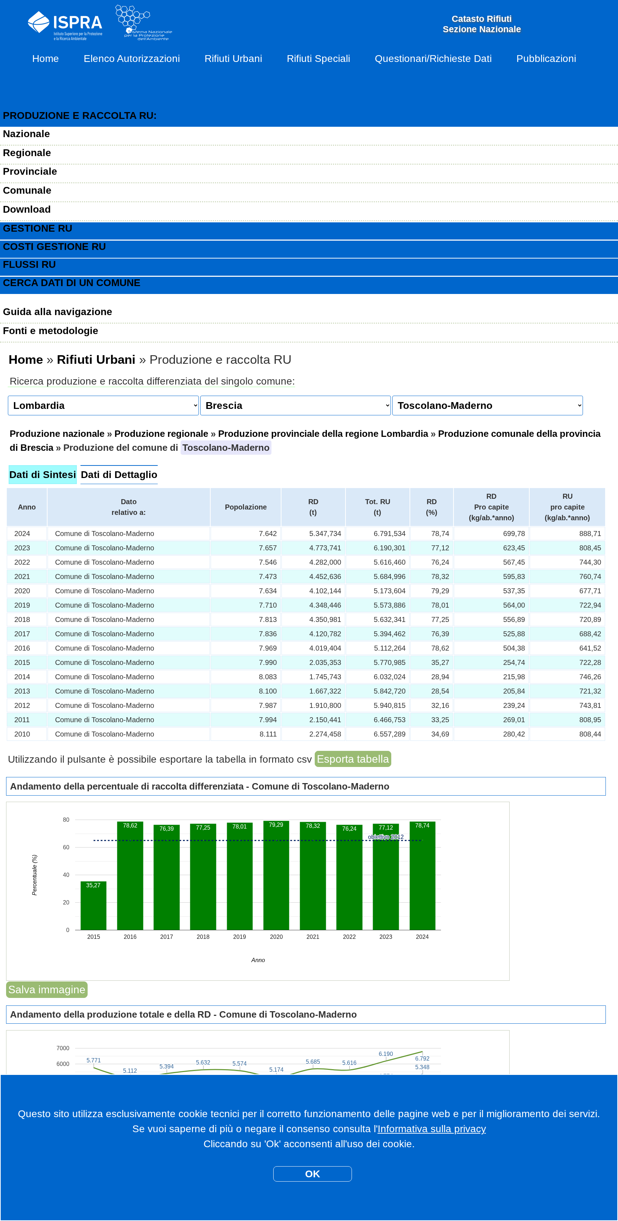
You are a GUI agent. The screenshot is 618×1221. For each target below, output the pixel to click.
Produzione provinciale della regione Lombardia (323, 433)
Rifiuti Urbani (233, 58)
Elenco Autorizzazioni (132, 58)
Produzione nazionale (57, 433)
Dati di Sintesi (42, 474)
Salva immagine (46, 989)
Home (45, 58)
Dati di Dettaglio (119, 474)
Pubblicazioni (546, 58)
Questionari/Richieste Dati (433, 58)
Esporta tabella (353, 759)
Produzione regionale (161, 433)
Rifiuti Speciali (318, 58)
